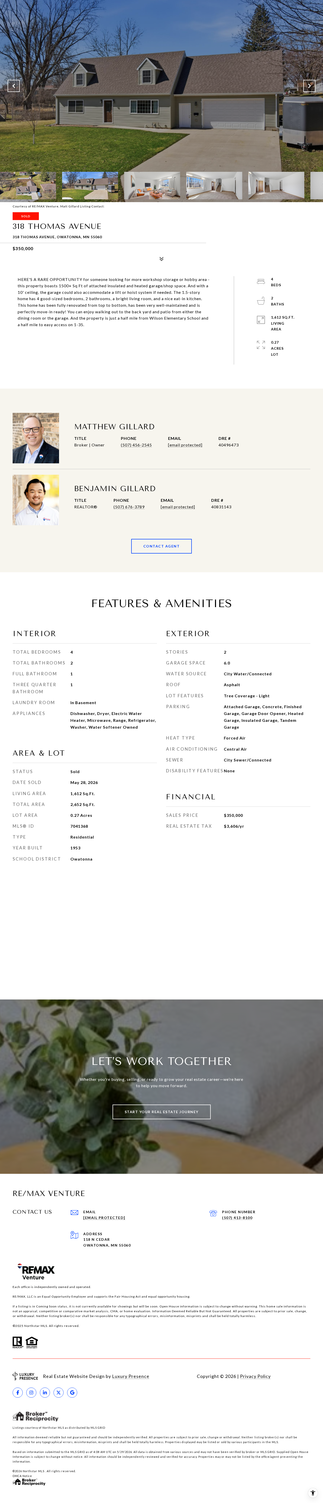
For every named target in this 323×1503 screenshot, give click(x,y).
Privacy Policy (255, 1376)
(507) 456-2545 (136, 444)
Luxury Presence (130, 1376)
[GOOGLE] (72, 1393)
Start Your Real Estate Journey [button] (162, 1112)
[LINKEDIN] (45, 1393)
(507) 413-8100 (237, 1217)
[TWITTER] (58, 1393)
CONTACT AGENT (161, 546)
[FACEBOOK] (18, 1393)
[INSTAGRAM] (31, 1393)
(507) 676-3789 (129, 506)
